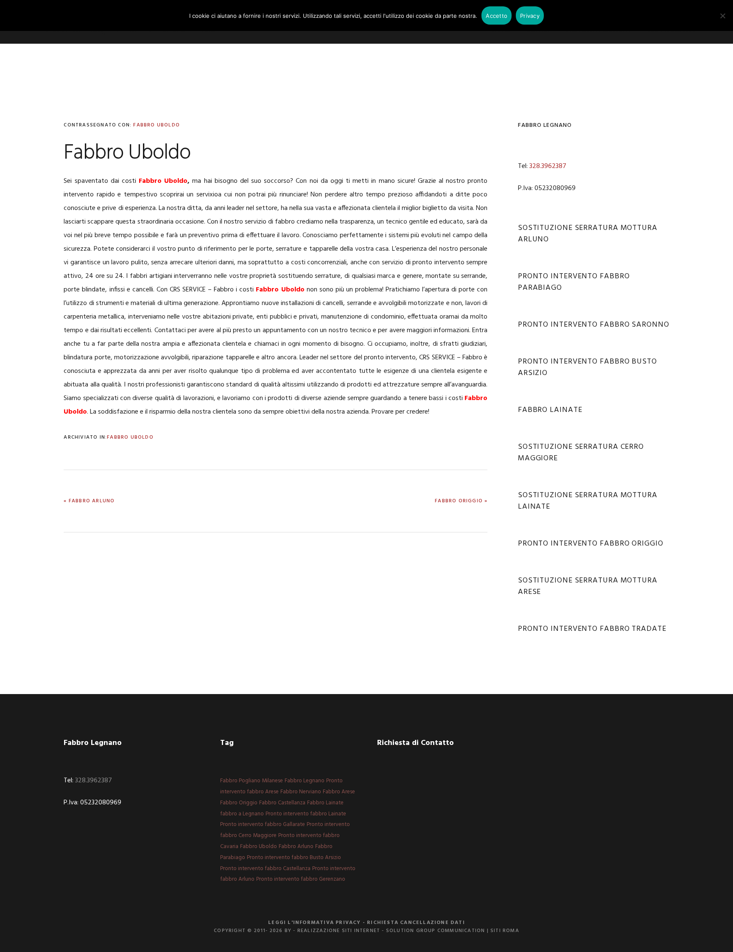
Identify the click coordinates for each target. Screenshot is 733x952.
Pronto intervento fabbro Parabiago (574, 282)
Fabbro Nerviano (300, 791)
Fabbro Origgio (238, 802)
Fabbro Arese (339, 791)
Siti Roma (504, 931)
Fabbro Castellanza (282, 802)
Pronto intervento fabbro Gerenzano (300, 879)
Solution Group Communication (435, 931)
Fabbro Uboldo (156, 125)
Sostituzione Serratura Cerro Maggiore (581, 453)
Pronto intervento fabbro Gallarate (262, 824)
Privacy (530, 15)
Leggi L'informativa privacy (314, 922)
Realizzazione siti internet (338, 931)
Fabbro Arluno (296, 846)
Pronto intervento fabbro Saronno (593, 325)
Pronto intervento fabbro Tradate (592, 629)
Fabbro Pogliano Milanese (251, 780)
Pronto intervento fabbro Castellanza (265, 868)
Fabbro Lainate (550, 410)
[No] (722, 15)
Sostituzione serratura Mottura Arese (587, 586)
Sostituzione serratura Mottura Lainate (587, 501)
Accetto (496, 15)
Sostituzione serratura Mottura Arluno (587, 234)
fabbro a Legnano (242, 813)
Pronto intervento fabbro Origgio (590, 544)
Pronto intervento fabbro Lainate (306, 813)
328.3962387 (547, 166)
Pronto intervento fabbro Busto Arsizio (587, 367)
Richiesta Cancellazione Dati (416, 922)
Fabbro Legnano (305, 780)
